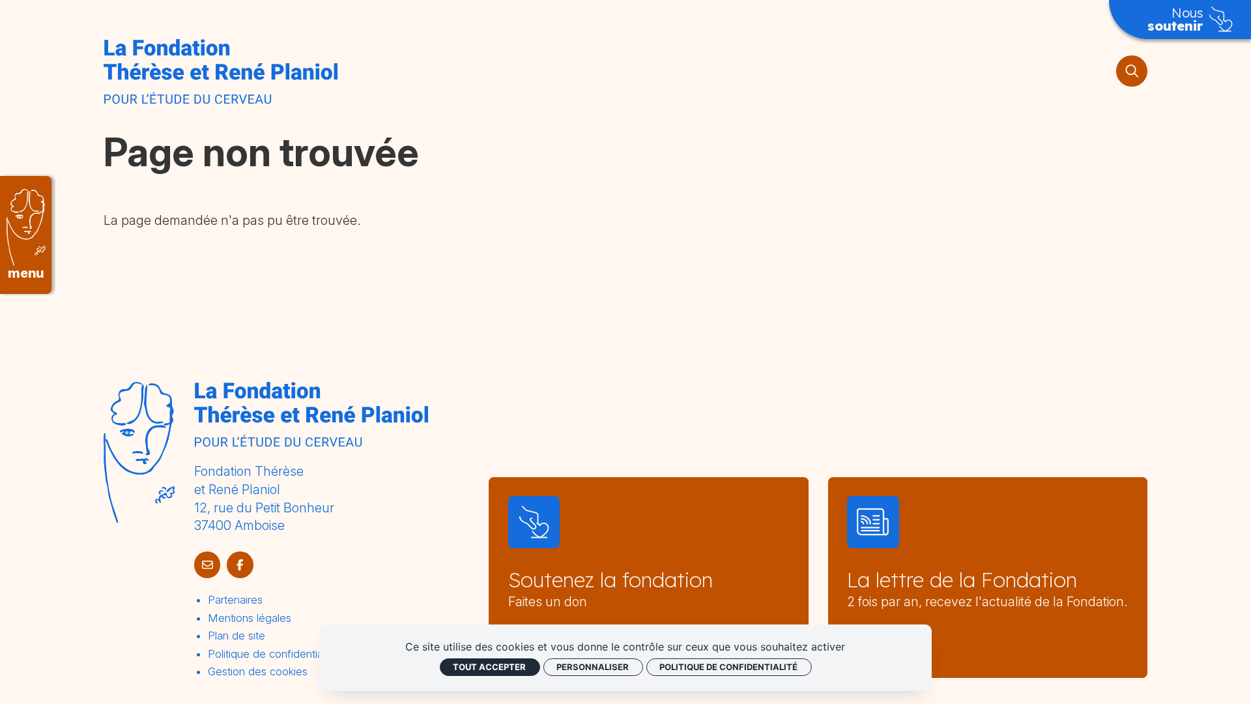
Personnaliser (592, 667)
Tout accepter (489, 667)
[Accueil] (221, 71)
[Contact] (207, 564)
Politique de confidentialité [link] (728, 667)
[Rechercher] (1131, 71)
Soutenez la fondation (610, 579)
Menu (26, 273)
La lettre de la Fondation (962, 579)
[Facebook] (240, 564)
